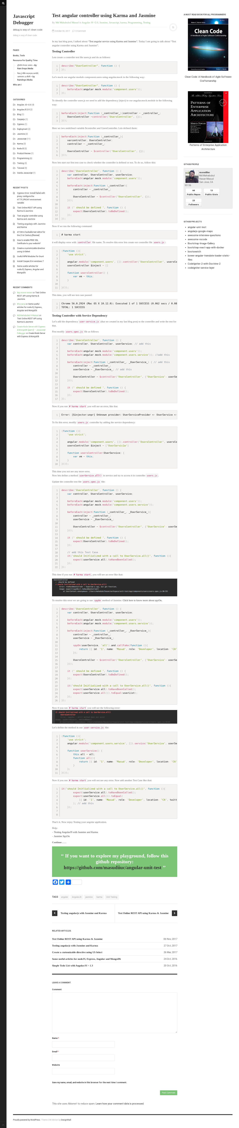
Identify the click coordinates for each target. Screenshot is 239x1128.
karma (20, 144)
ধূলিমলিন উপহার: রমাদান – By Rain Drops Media (27, 67)
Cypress (20, 124)
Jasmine (21, 134)
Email (55, 1052)
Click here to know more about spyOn (142, 600)
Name (55, 1038)
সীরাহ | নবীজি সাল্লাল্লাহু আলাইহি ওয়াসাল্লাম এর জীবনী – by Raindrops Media (27, 76)
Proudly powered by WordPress (26, 1120)
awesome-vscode (197, 239)
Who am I (17, 85)
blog (19, 114)
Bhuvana (21, 304)
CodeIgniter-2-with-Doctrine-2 (204, 263)
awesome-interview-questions (204, 235)
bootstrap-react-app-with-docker (206, 247)
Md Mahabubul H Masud (28, 315)
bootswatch (194, 251)
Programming (23, 158)
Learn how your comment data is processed (120, 1103)
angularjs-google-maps (200, 231)
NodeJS (20, 148)
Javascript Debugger (24, 19)
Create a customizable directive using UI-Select (77, 952)
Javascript (21, 139)
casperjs (21, 119)
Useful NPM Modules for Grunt (30, 256)
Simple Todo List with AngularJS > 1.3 (72, 965)
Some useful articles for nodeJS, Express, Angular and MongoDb (30, 269)
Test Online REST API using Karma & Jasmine (31, 296)
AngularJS (76, 897)
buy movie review (24, 293)
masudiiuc (204, 172)
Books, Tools (19, 55)
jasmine (89, 897)
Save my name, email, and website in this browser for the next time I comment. (89, 1082)
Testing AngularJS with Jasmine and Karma (76, 832)
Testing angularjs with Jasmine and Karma (75, 945)
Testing (20, 163)
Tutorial (20, 168)
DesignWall (66, 1120)
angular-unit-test (197, 227)
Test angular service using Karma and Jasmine (112, 41)
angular (64, 897)
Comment (57, 989)
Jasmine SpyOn (62, 836)
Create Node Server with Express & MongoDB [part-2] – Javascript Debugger (31, 330)
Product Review (24, 153)
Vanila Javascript (25, 173)
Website (56, 1065)
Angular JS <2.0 (24, 105)
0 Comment (80, 31)
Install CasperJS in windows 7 (30, 261)
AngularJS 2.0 (23, 109)
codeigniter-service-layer (201, 267)
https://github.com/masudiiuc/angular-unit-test (112, 867)
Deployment (22, 129)
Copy (174, 64)
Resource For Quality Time (25, 60)
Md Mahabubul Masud (67, 22)
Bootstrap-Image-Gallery (201, 243)
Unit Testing (111, 897)
